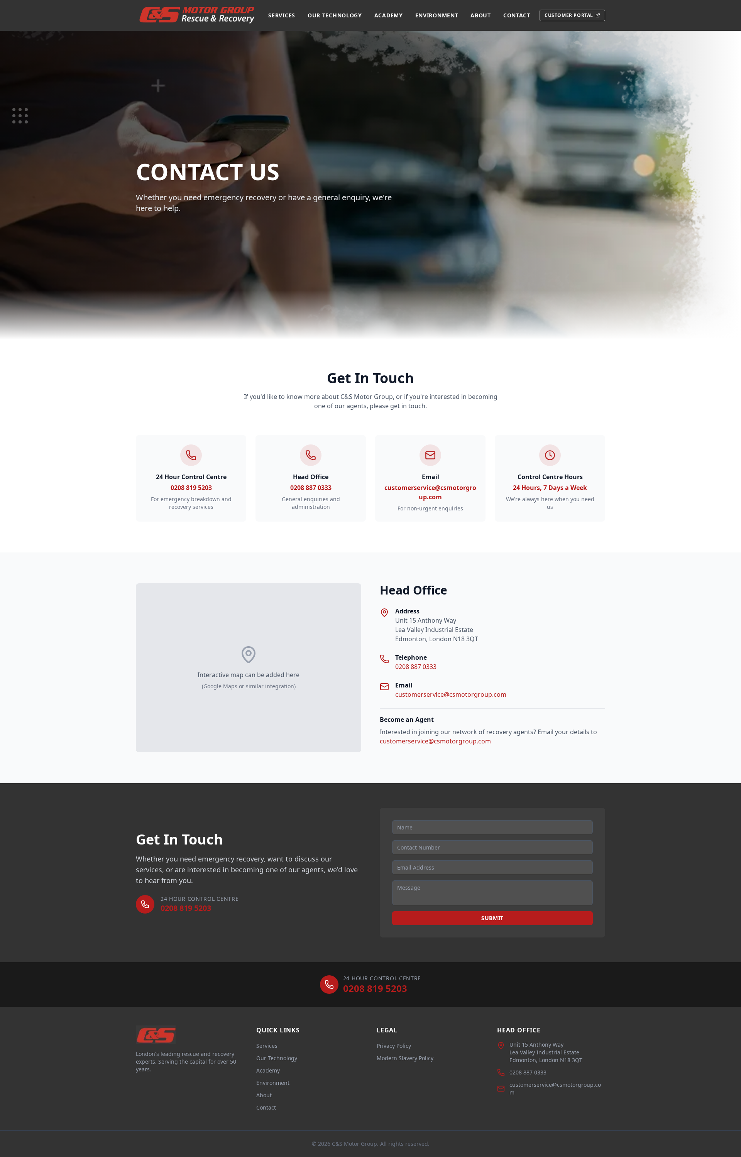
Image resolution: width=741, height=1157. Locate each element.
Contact (516, 15)
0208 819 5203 (191, 487)
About (480, 15)
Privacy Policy (394, 1045)
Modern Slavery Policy (405, 1058)
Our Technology (335, 15)
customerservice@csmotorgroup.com (450, 694)
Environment (436, 15)
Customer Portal (569, 15)
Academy (388, 15)
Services (281, 15)
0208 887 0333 (311, 487)
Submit (492, 918)
